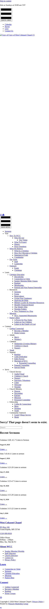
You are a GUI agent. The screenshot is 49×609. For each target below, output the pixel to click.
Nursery (17, 348)
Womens (17, 408)
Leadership (18, 264)
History (17, 244)
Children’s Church (21, 346)
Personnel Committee (22, 400)
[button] (1, 608)
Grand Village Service (22, 415)
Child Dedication (20, 357)
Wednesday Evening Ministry (25, 344)
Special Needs (19, 367)
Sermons (8, 231)
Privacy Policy (10, 560)
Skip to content (5, 1)
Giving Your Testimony (23, 298)
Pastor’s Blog (15, 318)
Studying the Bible (21, 300)
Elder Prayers (19, 359)
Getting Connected (17, 329)
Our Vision (23, 240)
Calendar (8, 24)
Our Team (13, 259)
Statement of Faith (21, 255)
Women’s (17, 339)
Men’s (16, 337)
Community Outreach (18, 413)
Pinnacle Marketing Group (18, 604)
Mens (16, 406)
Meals (16, 417)
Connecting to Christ (22, 279)
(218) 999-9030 (6, 533)
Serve (7, 370)
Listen (3, 449)
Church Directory (11, 556)
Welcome (17, 385)
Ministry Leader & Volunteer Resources (29, 303)
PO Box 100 (5, 527)
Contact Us (9, 31)
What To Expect (20, 242)
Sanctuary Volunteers (22, 380)
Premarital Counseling (27, 363)
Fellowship (14, 402)
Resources (13, 290)
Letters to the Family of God (25, 324)
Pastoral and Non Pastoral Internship (28, 288)
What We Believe (16, 249)
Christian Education (17, 275)
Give (6, 29)
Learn (7, 272)
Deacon (17, 391)
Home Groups (19, 333)
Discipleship (19, 277)
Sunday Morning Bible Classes (26, 281)
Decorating (18, 393)
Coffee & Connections (22, 404)
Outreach (13, 266)
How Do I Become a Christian (25, 253)
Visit (6, 234)
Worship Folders (20, 309)
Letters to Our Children (23, 322)
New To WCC (15, 236)
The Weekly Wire (20, 307)
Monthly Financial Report (24, 305)
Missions (13, 313)
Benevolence (19, 296)
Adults (12, 335)
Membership (19, 285)
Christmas (18, 270)
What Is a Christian (21, 251)
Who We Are (19, 238)
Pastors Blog (9, 578)
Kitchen (17, 395)
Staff (16, 262)
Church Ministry (16, 389)
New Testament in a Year (23, 311)
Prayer (7, 27)
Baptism (17, 283)
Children (13, 341)
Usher (16, 383)
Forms (16, 294)
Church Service (15, 372)
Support (12, 352)
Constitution (18, 257)
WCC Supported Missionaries (25, 316)
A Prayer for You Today (23, 320)
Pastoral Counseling (21, 365)
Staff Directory (10, 553)
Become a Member (21, 331)
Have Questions (20, 246)
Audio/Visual (19, 374)
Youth (12, 350)
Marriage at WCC (21, 361)
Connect (8, 326)
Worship (17, 387)
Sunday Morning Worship (14, 551)
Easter (16, 268)
